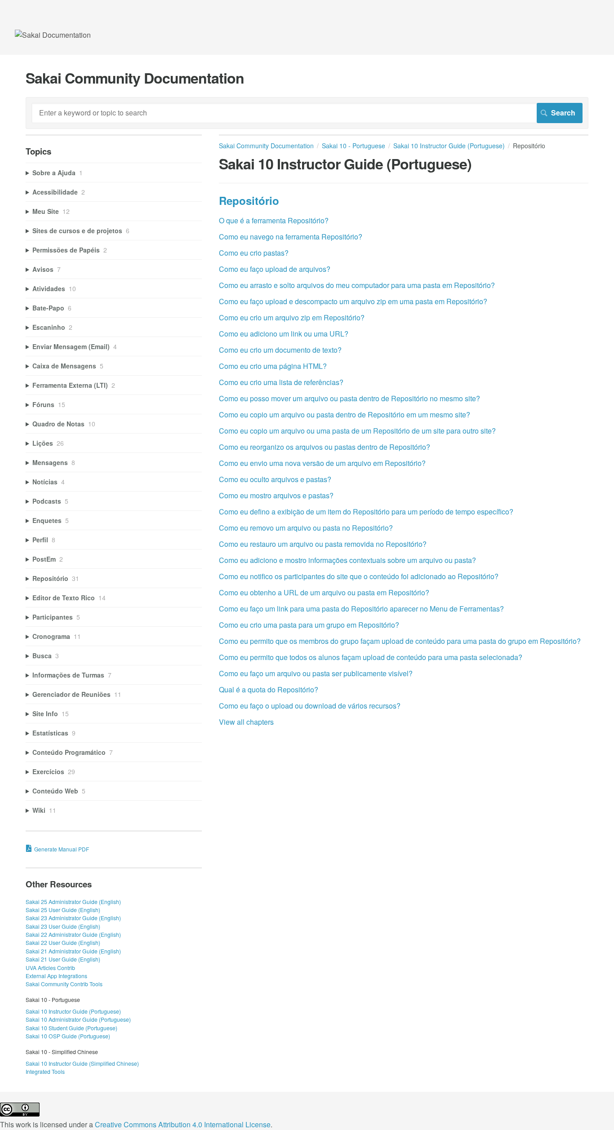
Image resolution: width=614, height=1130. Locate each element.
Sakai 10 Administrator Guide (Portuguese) (78, 1019)
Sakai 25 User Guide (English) (63, 909)
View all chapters (246, 722)
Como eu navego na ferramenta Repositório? (290, 236)
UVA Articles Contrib (50, 967)
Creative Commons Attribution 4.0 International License (183, 1124)
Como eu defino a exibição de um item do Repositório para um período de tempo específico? (366, 511)
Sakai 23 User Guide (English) (63, 926)
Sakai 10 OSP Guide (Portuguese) (68, 1036)
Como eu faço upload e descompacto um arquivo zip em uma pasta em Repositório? (353, 301)
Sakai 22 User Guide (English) (63, 942)
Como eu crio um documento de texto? (280, 350)
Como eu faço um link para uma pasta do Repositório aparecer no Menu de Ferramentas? (361, 608)
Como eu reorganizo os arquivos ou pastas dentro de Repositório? (324, 447)
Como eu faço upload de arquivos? (274, 269)
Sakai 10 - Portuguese (353, 145)
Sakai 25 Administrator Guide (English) (73, 901)
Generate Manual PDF (61, 849)
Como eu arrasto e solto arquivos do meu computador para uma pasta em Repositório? (357, 285)
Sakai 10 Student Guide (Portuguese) (71, 1028)
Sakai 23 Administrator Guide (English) (73, 918)
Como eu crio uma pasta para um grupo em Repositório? (309, 625)
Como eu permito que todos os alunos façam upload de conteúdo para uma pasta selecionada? (370, 657)
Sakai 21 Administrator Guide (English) (73, 951)
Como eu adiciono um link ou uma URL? (283, 333)
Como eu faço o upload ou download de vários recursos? (309, 705)
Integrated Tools (45, 1071)
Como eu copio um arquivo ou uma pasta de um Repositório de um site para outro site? (357, 430)
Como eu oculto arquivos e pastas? (275, 479)
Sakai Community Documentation (266, 145)
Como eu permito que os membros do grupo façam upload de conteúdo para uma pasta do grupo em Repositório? (400, 641)
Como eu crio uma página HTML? (273, 366)
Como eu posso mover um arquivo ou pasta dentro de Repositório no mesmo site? (349, 398)
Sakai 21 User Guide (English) (63, 959)
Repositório (249, 200)
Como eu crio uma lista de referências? (281, 382)
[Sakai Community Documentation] (53, 35)
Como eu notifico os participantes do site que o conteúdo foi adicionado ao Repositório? (358, 576)
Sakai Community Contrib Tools (64, 984)
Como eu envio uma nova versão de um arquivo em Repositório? (322, 463)
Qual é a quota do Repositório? (268, 689)
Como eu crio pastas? (254, 253)
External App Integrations (56, 975)
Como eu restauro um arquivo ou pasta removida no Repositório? (323, 544)
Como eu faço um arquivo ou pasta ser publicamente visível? (316, 673)
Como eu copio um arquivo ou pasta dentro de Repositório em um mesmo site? (344, 414)
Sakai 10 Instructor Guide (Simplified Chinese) (82, 1063)
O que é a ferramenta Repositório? (274, 220)
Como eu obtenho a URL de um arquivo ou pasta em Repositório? (324, 592)
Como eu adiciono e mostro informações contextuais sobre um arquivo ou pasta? (347, 560)
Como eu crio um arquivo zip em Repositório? (292, 317)
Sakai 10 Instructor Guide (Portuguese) (449, 145)
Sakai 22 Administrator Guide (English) (73, 934)
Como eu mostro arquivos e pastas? (276, 495)
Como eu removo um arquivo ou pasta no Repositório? (306, 528)
